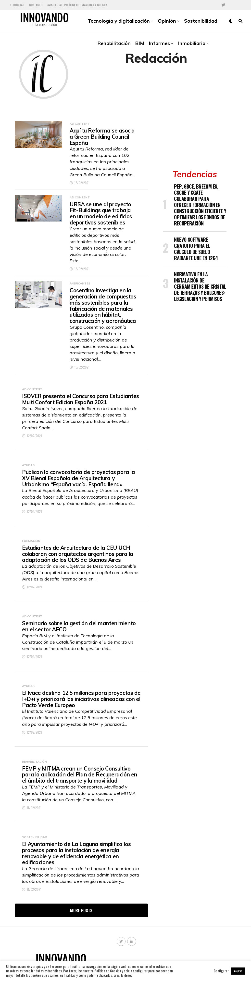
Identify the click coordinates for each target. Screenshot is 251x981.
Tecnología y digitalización (119, 21)
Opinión (167, 21)
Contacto (35, 5)
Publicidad (17, 5)
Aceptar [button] (238, 971)
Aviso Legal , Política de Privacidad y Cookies (77, 5)
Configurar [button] (221, 971)
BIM (139, 43)
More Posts (81, 910)
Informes (159, 43)
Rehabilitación (114, 43)
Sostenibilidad (200, 21)
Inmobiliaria (191, 43)
